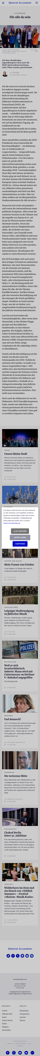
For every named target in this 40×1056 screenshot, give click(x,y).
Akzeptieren (20, 544)
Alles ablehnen (20, 531)
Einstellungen (20, 537)
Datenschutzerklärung (11, 523)
